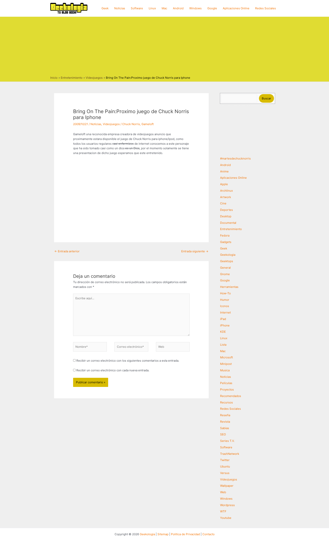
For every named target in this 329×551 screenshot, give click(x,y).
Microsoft (226, 357)
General (225, 267)
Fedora (224, 235)
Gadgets (225, 242)
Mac (164, 8)
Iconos (224, 306)
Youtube (225, 518)
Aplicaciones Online (236, 8)
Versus (224, 473)
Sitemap (162, 534)
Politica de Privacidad (185, 534)
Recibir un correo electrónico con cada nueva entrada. (112, 370)
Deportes (226, 210)
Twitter (225, 460)
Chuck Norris (131, 124)
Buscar (266, 98)
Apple (224, 184)
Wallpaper (226, 485)
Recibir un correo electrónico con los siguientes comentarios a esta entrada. (127, 360)
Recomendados (230, 396)
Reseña (225, 415)
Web (223, 492)
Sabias (224, 428)
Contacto (208, 534)
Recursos (226, 402)
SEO (223, 434)
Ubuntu (225, 466)
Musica (225, 370)
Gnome (225, 274)
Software (137, 8)
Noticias (119, 8)
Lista (223, 344)
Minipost (226, 364)
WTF (223, 511)
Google (212, 8)
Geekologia (227, 254)
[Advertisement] (164, 47)
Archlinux (226, 190)
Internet (225, 312)
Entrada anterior (67, 251)
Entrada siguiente (194, 251)
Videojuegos (111, 124)
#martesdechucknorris (235, 158)
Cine (223, 203)
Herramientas (229, 287)
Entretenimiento (231, 229)
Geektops (226, 261)
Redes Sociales (265, 8)
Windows (195, 8)
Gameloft (147, 124)
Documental (228, 223)
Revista (225, 421)
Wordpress (227, 505)
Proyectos (227, 389)
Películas (226, 383)
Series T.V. (227, 441)
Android (178, 8)
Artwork (225, 197)
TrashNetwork (229, 454)
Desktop (225, 216)
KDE (223, 331)
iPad (223, 319)
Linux (152, 8)
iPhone (225, 325)
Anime (224, 171)
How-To (225, 293)
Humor (224, 300)
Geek (105, 8)
